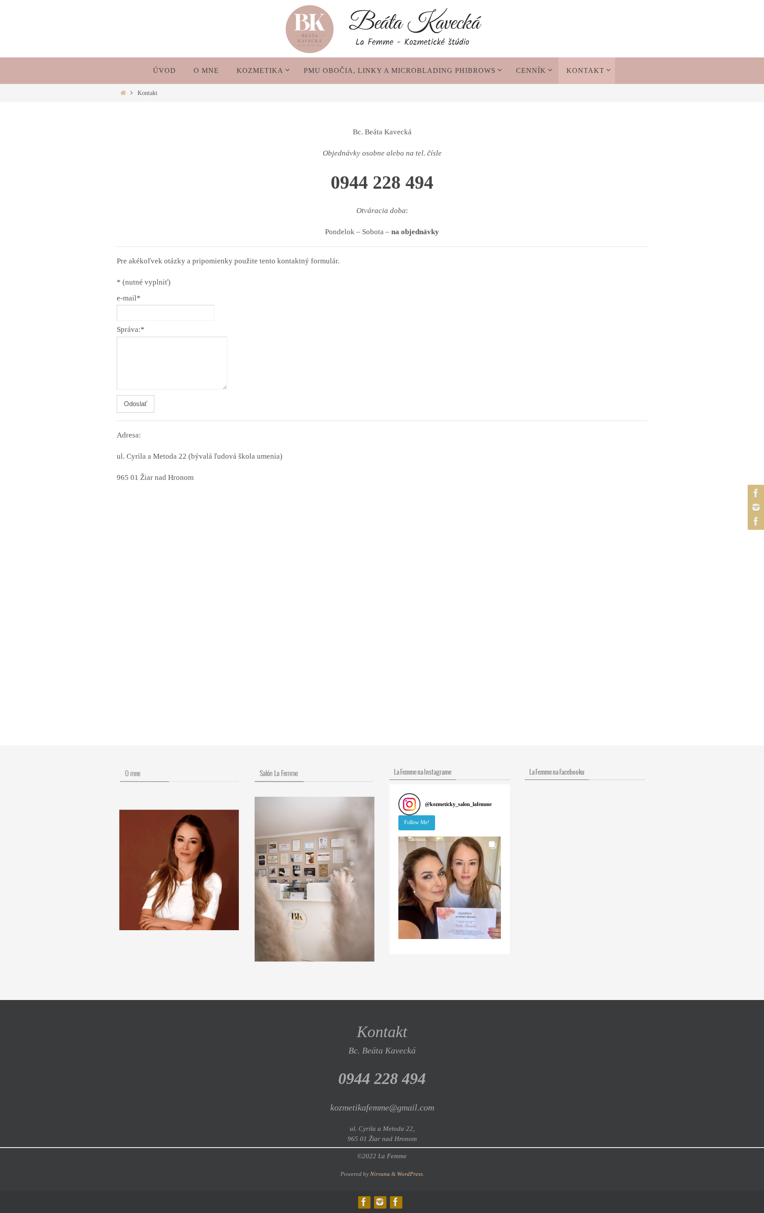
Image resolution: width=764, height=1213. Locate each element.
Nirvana (380, 1174)
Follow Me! (416, 822)
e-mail (129, 298)
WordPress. (410, 1174)
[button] (449, 888)
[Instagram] (755, 507)
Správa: (131, 329)
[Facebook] (755, 493)
